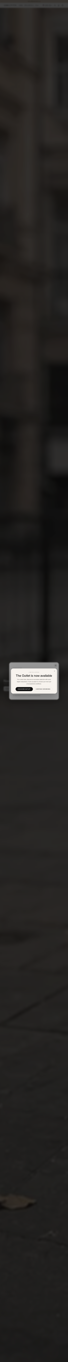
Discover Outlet (24, 689)
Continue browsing (43, 689)
